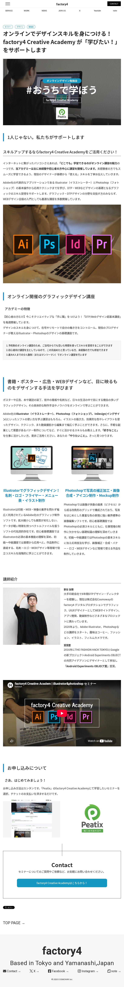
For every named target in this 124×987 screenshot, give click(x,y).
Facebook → (60, 971)
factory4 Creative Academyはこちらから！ (62, 883)
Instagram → (90, 971)
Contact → (13, 971)
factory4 (62, 4)
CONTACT (114, 3)
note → (116, 971)
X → (36, 971)
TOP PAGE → (14, 923)
